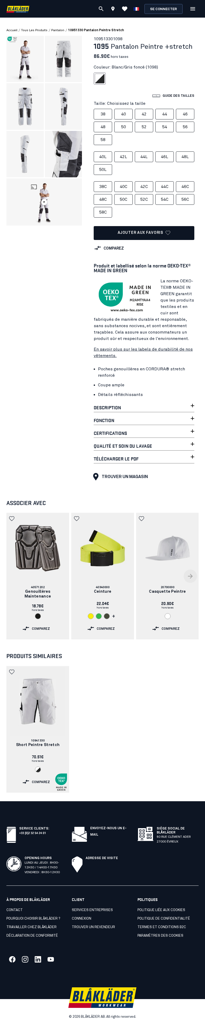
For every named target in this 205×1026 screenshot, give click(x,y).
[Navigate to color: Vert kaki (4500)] (107, 616)
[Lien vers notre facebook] (12, 959)
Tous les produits (34, 30)
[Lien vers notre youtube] (51, 959)
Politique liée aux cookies (161, 910)
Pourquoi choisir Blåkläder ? (33, 918)
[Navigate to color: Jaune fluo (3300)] (91, 616)
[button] (44, 202)
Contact (14, 910)
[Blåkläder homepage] (17, 9)
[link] (37, 576)
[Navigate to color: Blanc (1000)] (168, 616)
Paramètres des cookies (160, 935)
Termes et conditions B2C (161, 927)
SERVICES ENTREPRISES (92, 910)
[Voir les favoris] (125, 9)
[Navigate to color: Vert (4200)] (99, 616)
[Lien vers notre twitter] (25, 959)
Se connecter (163, 9)
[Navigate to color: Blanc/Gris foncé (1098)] (38, 769)
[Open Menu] (193, 9)
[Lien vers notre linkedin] (38, 959)
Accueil (11, 30)
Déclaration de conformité (32, 935)
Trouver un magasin (125, 477)
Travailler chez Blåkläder (31, 927)
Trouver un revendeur (93, 927)
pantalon (57, 30)
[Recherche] (101, 9)
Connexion (81, 918)
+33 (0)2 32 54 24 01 (32, 832)
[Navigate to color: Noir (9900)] (38, 616)
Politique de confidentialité (163, 918)
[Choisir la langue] (136, 9)
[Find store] (113, 9)
